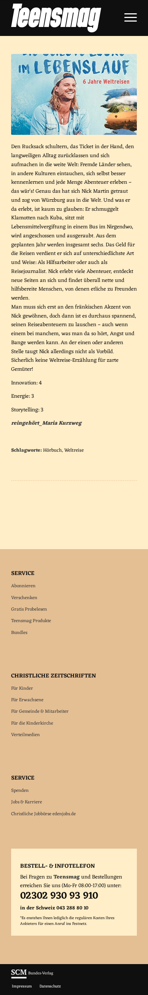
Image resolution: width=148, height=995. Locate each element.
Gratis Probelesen (29, 609)
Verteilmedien (25, 735)
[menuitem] (127, 18)
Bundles (19, 633)
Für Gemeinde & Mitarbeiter (40, 711)
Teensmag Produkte (31, 621)
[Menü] (127, 18)
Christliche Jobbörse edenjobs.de (43, 814)
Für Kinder (22, 688)
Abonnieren (23, 586)
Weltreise (74, 450)
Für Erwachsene (27, 700)
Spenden (20, 790)
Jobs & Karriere (26, 802)
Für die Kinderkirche (32, 723)
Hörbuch (52, 450)
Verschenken (24, 598)
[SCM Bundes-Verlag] (32, 977)
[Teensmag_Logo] (61, 18)
